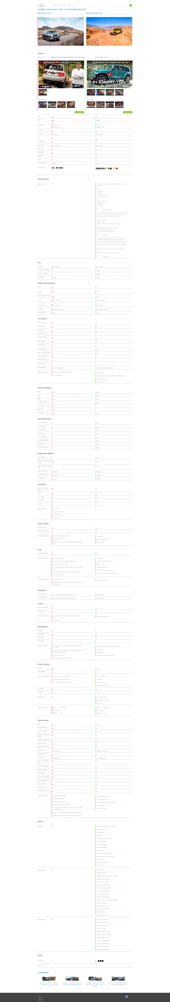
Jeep (97, 117)
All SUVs (64, 5)
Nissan (53, 117)
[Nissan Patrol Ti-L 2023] (61, 31)
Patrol (53, 120)
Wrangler (98, 120)
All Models (40, 999)
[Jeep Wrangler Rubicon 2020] (109, 31)
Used (60, 5)
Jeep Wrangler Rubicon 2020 (94, 13)
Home (39, 995)
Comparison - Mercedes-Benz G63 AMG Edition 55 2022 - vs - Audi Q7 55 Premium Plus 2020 (95, 984)
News (73, 5)
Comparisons (55, 5)
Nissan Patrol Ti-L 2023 (44, 13)
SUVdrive (42, 5)
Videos (69, 5)
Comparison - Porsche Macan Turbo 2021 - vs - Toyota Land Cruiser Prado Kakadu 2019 (49, 984)
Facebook (126, 996)
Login (130, 1)
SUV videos (40, 1001)
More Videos (79, 112)
